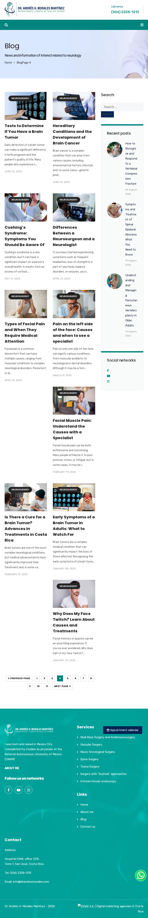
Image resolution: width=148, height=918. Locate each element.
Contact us (87, 826)
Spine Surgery (89, 759)
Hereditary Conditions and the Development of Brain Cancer (72, 134)
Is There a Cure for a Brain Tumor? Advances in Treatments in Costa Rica (26, 528)
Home (8, 62)
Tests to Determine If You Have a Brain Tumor (24, 131)
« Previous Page (19, 678)
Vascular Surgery (91, 744)
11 (47, 686)
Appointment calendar (124, 730)
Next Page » (62, 686)
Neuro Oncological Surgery (97, 752)
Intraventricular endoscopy (98, 781)
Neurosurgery (20, 98)
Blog (83, 819)
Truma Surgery (89, 766)
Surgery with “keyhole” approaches (103, 774)
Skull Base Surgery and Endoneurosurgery (107, 737)
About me (86, 812)
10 (38, 686)
